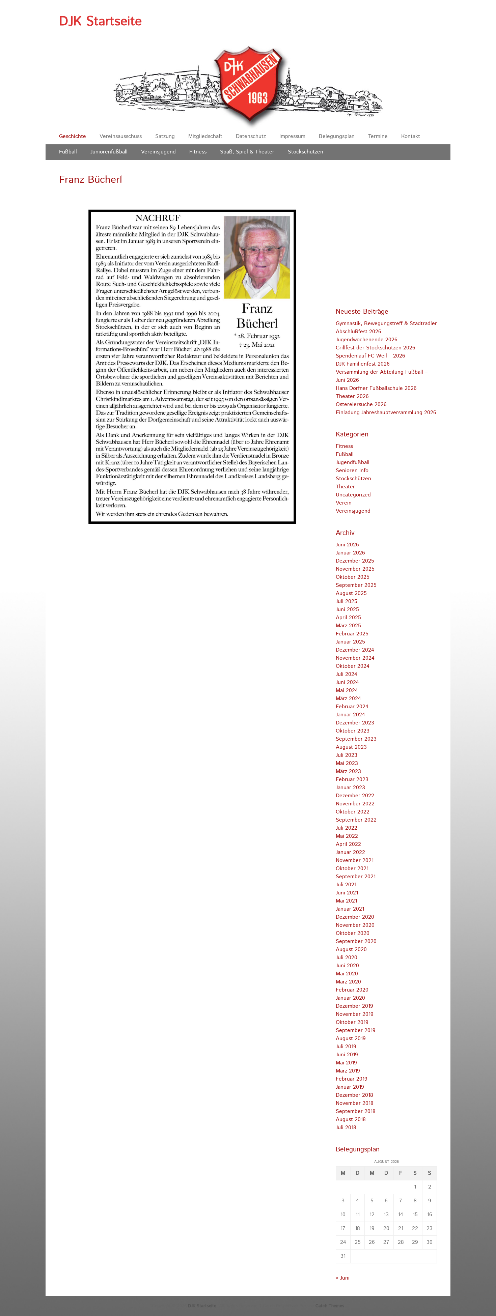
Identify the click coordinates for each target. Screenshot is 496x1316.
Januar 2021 (350, 909)
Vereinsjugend (158, 152)
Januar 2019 (350, 1087)
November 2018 (355, 1103)
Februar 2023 (352, 779)
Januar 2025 (350, 642)
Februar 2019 (351, 1079)
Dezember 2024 (355, 650)
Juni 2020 (347, 966)
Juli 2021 (346, 885)
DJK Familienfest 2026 (363, 364)
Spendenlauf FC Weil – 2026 (370, 356)
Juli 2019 (346, 1047)
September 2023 (356, 739)
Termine (378, 136)
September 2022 (356, 820)
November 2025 (355, 569)
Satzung (165, 136)
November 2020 (355, 925)
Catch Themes (329, 1306)
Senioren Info (352, 471)
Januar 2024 (350, 715)
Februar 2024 (352, 707)
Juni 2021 (347, 893)
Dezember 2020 (355, 917)
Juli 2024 (346, 674)
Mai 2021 (346, 901)
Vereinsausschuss (121, 136)
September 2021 (356, 877)
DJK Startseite (100, 21)
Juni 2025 (347, 609)
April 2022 (348, 844)
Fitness (197, 152)
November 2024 (355, 658)
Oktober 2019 (352, 1022)
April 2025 (348, 618)
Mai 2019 (346, 1063)
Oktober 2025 (352, 577)
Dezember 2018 (354, 1095)
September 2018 (356, 1111)
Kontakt (410, 136)
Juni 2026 (347, 545)
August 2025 (351, 593)
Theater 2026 (352, 396)
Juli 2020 (346, 958)
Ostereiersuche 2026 (361, 404)
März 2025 (348, 626)
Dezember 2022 (355, 796)
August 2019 (351, 1038)
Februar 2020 (352, 990)
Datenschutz (251, 136)
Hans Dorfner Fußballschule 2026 (376, 388)
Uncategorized (353, 495)
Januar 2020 (350, 998)
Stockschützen (305, 152)
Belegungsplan (337, 136)
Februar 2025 (352, 634)
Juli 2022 (346, 828)
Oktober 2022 (352, 812)
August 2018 (351, 1119)
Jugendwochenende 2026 (366, 340)
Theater (345, 487)
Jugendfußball (352, 462)
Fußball (68, 152)
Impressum (292, 136)
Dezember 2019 (354, 1006)
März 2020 (348, 982)
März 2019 (348, 1071)
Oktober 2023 (352, 731)
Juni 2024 (347, 682)
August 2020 (351, 949)
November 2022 (355, 804)
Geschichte (72, 136)
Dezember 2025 (355, 561)
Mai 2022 (347, 836)
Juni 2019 (347, 1055)
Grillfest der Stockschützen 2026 (375, 348)
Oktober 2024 (352, 666)
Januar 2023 (350, 788)
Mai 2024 (347, 690)
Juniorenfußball (109, 152)
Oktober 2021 (352, 868)
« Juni (343, 1278)
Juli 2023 (346, 755)
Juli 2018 (346, 1128)
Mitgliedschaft (205, 136)
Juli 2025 (346, 601)
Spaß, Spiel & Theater (247, 152)
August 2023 (351, 747)
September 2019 (356, 1030)
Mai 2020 (347, 974)
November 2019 (355, 1014)
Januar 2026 (350, 553)
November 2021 (355, 860)
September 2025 (356, 585)
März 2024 (348, 699)
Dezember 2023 (355, 723)
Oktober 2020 (352, 933)
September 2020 (356, 941)
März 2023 (348, 771)
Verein (344, 503)
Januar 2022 (350, 852)
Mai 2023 (347, 763)
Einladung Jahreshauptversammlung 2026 (386, 413)
